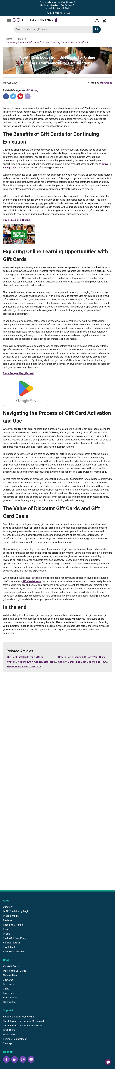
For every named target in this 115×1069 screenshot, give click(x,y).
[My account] (97, 20)
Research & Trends (13, 924)
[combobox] (53, 29)
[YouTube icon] (31, 1059)
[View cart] (104, 20)
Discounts (8, 984)
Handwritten (9, 1002)
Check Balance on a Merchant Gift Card (23, 1025)
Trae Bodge (106, 82)
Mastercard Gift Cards (14, 970)
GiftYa (6, 988)
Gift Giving (32, 90)
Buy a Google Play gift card (18, 373)
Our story (8, 907)
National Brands (11, 975)
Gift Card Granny (31, 581)
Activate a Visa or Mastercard (18, 1016)
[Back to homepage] (53, 20)
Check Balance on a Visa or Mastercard (23, 1021)
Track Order (9, 1030)
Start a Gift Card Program (16, 938)
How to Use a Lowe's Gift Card (24, 666)
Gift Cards (8, 979)
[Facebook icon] (6, 1059)
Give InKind (9, 947)
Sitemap (7, 1043)
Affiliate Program (12, 942)
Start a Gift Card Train (14, 951)
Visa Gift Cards (11, 966)
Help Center (9, 1034)
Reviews (7, 920)
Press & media (11, 915)
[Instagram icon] (22, 1059)
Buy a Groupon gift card (16, 220)
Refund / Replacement (15, 1039)
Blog (20, 39)
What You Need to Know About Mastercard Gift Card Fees (39, 661)
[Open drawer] (9, 20)
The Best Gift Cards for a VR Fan (25, 657)
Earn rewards (10, 997)
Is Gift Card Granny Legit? (16, 911)
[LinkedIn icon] (14, 1059)
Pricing (6, 933)
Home (9, 39)
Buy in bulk (8, 993)
